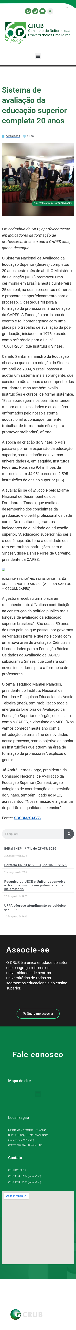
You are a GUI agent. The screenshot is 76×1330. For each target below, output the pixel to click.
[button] (50, 11)
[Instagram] (35, 11)
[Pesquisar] (69, 834)
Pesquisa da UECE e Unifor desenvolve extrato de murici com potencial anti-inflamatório (35, 885)
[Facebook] (28, 11)
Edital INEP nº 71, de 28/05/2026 (30, 848)
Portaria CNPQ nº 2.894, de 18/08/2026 (35, 865)
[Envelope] (42, 11)
